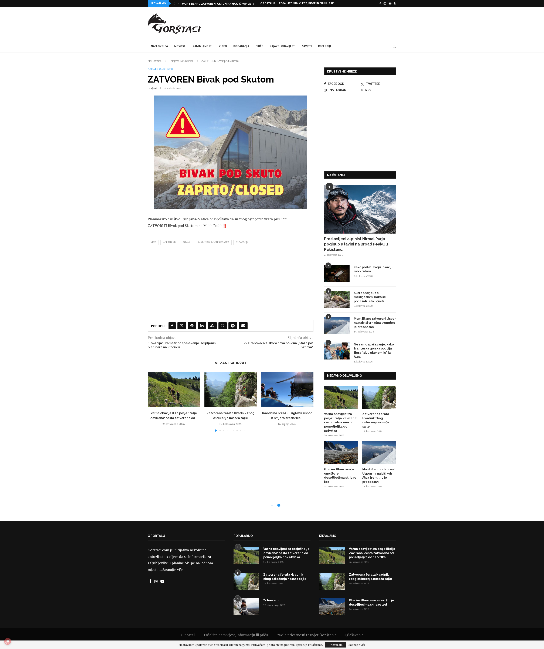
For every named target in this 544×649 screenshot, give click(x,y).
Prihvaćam (336, 645)
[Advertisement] (319, 22)
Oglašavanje (353, 634)
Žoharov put (272, 600)
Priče (259, 46)
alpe (153, 242)
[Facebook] (380, 3)
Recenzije (325, 46)
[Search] (394, 46)
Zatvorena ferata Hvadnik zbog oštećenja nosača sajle (375, 420)
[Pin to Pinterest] (192, 325)
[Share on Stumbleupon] (212, 325)
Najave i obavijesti (282, 46)
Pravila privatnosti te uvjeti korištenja (305, 634)
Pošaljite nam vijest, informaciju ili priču (307, 3)
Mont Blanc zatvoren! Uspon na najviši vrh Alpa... (219, 3)
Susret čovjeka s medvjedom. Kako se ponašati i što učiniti (370, 297)
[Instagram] (385, 3)
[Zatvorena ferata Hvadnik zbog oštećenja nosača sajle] (230, 389)
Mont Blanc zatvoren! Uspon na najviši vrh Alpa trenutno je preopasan (375, 323)
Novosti (180, 46)
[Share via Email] (243, 325)
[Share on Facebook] (172, 325)
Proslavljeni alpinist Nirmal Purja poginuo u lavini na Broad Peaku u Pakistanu (356, 244)
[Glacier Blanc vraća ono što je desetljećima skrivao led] (341, 452)
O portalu (267, 3)
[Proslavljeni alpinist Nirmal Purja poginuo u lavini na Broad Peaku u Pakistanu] (360, 209)
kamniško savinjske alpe (213, 242)
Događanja (241, 46)
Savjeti (307, 46)
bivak (186, 242)
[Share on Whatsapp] (222, 325)
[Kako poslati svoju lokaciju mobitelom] (337, 273)
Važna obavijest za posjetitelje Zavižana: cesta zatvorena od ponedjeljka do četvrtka (340, 422)
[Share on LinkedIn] (202, 325)
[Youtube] (390, 3)
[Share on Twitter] (181, 325)
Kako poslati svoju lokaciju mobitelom (373, 269)
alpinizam (169, 242)
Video (223, 46)
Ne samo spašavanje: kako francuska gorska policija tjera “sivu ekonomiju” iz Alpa (374, 351)
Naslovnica (159, 46)
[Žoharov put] (246, 606)
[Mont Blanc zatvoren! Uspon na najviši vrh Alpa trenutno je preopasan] (337, 325)
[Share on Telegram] (232, 325)
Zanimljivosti (202, 46)
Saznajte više (172, 569)
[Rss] (395, 3)
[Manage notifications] (7, 641)
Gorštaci (152, 88)
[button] (174, 3)
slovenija (242, 242)
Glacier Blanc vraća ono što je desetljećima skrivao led (340, 476)
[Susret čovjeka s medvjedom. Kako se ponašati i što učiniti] (337, 299)
